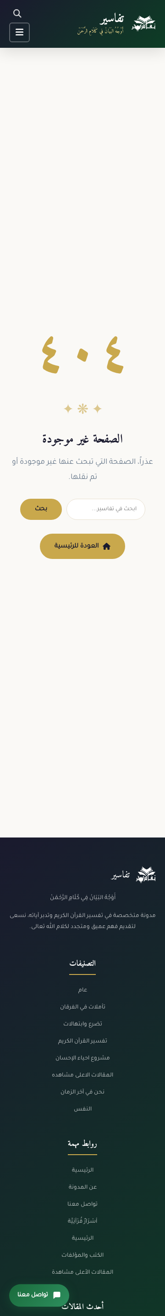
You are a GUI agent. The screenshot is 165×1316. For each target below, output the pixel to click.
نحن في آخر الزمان (82, 1092)
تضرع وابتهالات (82, 1024)
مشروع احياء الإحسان (82, 1058)
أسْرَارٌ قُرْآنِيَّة (82, 1222)
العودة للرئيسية (77, 546)
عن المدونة (83, 1188)
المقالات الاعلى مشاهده (82, 1075)
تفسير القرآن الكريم (82, 1041)
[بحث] (17, 14)
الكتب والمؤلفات (82, 1256)
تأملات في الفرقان (82, 1007)
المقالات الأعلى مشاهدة (82, 1273)
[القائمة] (19, 32)
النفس (83, 1109)
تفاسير (112, 19)
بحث (41, 509)
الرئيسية (83, 1171)
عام (82, 990)
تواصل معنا (82, 1205)
